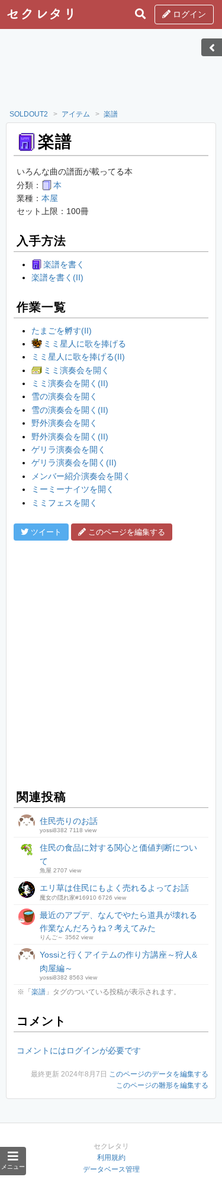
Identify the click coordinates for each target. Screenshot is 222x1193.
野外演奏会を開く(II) (69, 436)
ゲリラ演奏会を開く (68, 449)
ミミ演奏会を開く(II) (69, 383)
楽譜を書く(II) (57, 277)
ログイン (188, 14)
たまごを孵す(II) (61, 330)
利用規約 (111, 1157)
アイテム (76, 114)
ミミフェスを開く (64, 502)
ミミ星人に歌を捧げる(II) (78, 356)
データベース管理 (111, 1169)
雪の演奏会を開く (64, 396)
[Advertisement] (111, 72)
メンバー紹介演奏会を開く (81, 476)
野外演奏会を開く (64, 423)
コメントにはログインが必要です (79, 1050)
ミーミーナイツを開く (72, 489)
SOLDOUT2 (28, 114)
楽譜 (111, 114)
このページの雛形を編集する (162, 1085)
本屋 (49, 198)
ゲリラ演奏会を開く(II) (74, 462)
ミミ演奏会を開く (76, 370)
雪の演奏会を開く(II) (69, 410)
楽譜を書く (64, 264)
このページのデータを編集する (158, 1074)
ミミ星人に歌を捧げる (84, 343)
